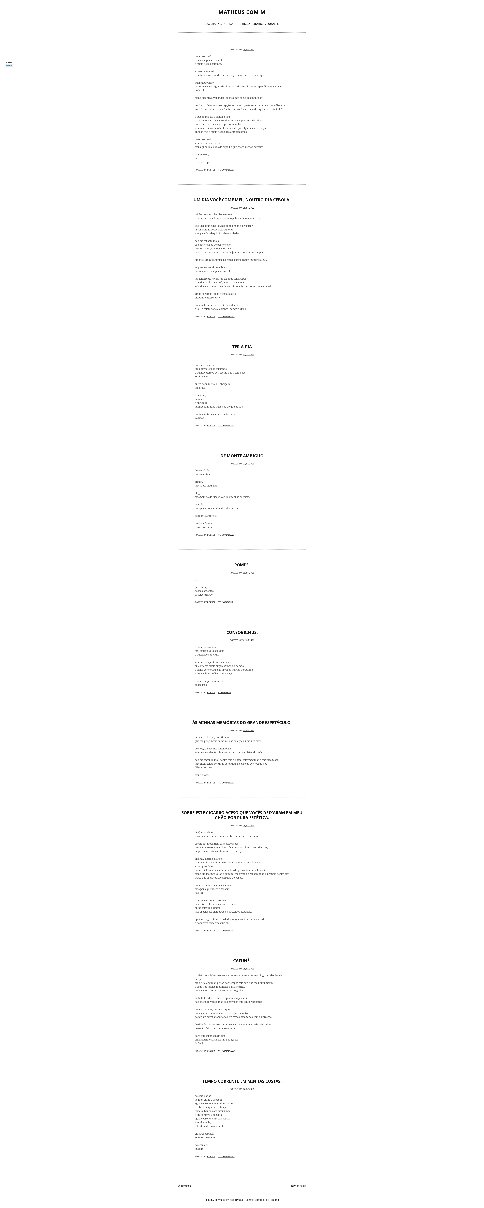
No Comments (226, 169)
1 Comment (224, 692)
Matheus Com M (242, 11)
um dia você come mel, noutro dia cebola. (242, 200)
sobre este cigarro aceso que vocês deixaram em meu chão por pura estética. (242, 815)
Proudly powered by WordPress (224, 1199)
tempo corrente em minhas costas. (242, 1081)
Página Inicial (216, 23)
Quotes (273, 23)
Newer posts (298, 1185)
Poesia (245, 23)
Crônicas (259, 23)
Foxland (274, 1199)
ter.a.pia (242, 346)
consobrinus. (242, 632)
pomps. (242, 565)
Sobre (233, 23)
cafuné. (242, 960)
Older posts (185, 1185)
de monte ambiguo (242, 456)
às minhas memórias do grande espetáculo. (242, 722)
